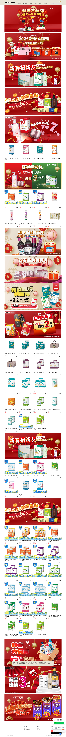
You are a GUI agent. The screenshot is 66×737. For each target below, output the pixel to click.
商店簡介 (25, 728)
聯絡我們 (38, 732)
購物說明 (38, 728)
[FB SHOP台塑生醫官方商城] (9, 2)
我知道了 (49, 663)
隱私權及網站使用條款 (27, 729)
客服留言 (38, 729)
